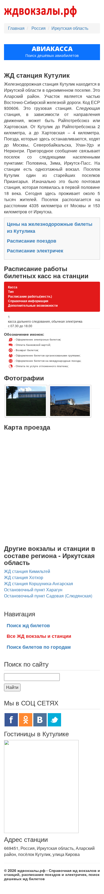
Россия (39, 28)
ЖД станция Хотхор (23, 577)
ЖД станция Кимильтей (27, 571)
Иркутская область (69, 28)
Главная (16, 28)
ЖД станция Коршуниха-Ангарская (38, 583)
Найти (12, 687)
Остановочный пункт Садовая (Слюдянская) (48, 596)
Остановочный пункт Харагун (33, 590)
